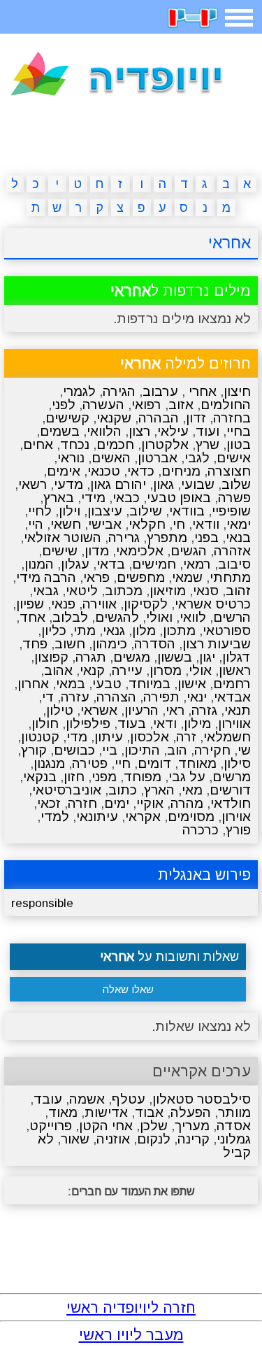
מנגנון (49, 763)
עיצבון (104, 511)
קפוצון (51, 657)
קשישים (67, 418)
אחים (38, 444)
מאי (192, 790)
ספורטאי (227, 630)
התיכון (142, 750)
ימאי (238, 524)
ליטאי (82, 590)
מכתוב (124, 590)
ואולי (159, 617)
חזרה (82, 803)
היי (35, 524)
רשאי (32, 484)
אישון (191, 683)
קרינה (193, 1139)
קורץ (34, 750)
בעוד (131, 723)
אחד (32, 617)
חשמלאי (227, 736)
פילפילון (88, 723)
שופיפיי (231, 511)
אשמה (87, 1099)
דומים (154, 763)
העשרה (103, 404)
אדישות (106, 1112)
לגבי (197, 457)
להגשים (117, 617)
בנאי (238, 537)
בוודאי (187, 511)
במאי (70, 683)
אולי (200, 670)
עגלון (75, 564)
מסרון (166, 670)
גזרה (204, 710)
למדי (55, 816)
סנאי (206, 590)
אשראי (98, 710)
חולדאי (230, 803)
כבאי (126, 497)
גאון (163, 484)
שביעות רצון (216, 643)
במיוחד (149, 683)
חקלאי (147, 524)
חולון (45, 723)
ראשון (235, 670)
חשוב (69, 643)
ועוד (207, 431)
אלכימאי (139, 550)
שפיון (30, 604)
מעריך (192, 1125)
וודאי (205, 524)
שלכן (154, 1125)
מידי (93, 497)
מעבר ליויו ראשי (131, 1335)
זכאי (49, 803)
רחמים (232, 683)
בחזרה (232, 418)
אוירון (236, 816)
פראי (96, 577)
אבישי (105, 524)
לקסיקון (146, 604)
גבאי (46, 590)
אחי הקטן (106, 1125)
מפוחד (142, 776)
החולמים (226, 404)
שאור (75, 1139)
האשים (111, 457)
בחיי (238, 431)
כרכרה (200, 829)
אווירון (234, 723)
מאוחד (197, 763)
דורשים (230, 790)
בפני (206, 537)
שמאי (187, 577)
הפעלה (190, 1112)
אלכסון (149, 736)
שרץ (207, 444)
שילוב (145, 511)
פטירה (90, 763)
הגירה (119, 391)
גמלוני (234, 1139)
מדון (97, 550)
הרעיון (141, 710)
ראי (175, 710)
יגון (207, 657)
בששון (174, 657)
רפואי (146, 404)
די (48, 697)
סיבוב (234, 564)
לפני (63, 404)
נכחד (74, 444)
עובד (48, 1099)
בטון (238, 444)
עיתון (108, 736)
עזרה (75, 697)
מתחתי (230, 577)
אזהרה (232, 550)
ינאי (197, 697)
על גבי (186, 776)
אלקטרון (165, 444)
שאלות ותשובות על (169, 957)
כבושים (74, 750)
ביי (109, 750)
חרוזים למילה (185, 363)
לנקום (153, 1139)
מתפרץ (167, 537)
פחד (35, 643)
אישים (234, 457)
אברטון (157, 457)
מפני (104, 776)
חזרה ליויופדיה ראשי (131, 1307)
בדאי (110, 564)
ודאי (165, 723)
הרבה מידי (46, 577)
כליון (53, 630)
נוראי (71, 457)
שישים (60, 550)
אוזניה (113, 1139)
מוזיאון (168, 590)
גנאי (114, 630)
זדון (196, 418)
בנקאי (40, 776)
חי (179, 524)
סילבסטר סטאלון (201, 1099)
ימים (116, 803)
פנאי (63, 604)
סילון (237, 763)
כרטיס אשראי (213, 604)
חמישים (154, 564)
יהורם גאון (118, 484)
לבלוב (70, 617)
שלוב (236, 484)
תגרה (90, 657)
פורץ (238, 829)
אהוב (58, 670)
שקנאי (113, 418)
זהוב (238, 590)
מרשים (231, 776)
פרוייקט (50, 1125)
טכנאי (103, 471)
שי (244, 750)
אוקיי (149, 803)
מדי (76, 736)
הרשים (232, 617)
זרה (186, 736)
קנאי (92, 670)
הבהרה (158, 418)
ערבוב (160, 391)
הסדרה (154, 643)
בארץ (58, 497)
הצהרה (116, 697)
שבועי (197, 484)
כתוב (122, 790)
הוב (177, 750)
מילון (197, 723)
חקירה (212, 750)
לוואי (193, 617)
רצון (139, 431)
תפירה (161, 697)
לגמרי (79, 391)
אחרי (201, 391)
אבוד (149, 1112)
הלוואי (104, 431)
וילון (69, 511)
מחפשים (141, 577)
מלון (144, 630)
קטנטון (40, 736)
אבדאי (232, 697)
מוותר (234, 1112)
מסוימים (191, 816)
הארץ (159, 790)
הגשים (188, 550)
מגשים (131, 657)
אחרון (33, 683)
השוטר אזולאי (62, 537)
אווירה (99, 604)
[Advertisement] (131, 138)
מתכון (179, 630)
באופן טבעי (179, 497)
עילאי (173, 431)
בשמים (60, 431)
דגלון (236, 657)
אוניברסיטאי (66, 790)
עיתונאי (97, 816)
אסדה (234, 1125)
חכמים (115, 444)
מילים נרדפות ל (180, 291)
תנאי (237, 710)
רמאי (197, 564)
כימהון (109, 643)
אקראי (143, 816)
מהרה (186, 803)
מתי (84, 630)
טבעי (107, 683)
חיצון (237, 391)
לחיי (40, 511)
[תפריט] (239, 18)
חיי (123, 763)
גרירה (124, 537)
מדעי (68, 484)
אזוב (181, 404)
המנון (39, 564)
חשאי (65, 524)
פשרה (234, 497)
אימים (63, 471)
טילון (59, 710)
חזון (74, 776)
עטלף (128, 1099)
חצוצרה (229, 471)
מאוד (63, 1112)
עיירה (127, 670)
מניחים (181, 471)
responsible (42, 903)
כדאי (140, 471)
